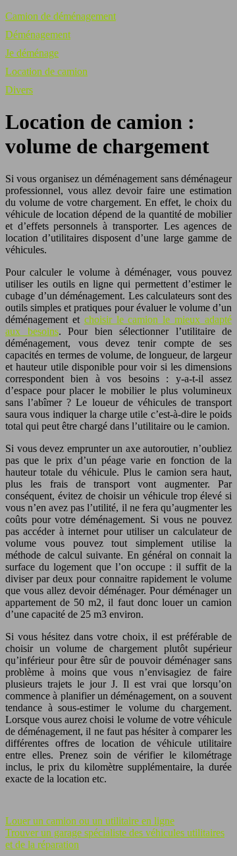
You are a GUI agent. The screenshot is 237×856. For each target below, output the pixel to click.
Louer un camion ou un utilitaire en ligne (89, 820)
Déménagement (37, 34)
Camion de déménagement (60, 16)
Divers (19, 89)
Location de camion (46, 71)
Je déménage (32, 53)
